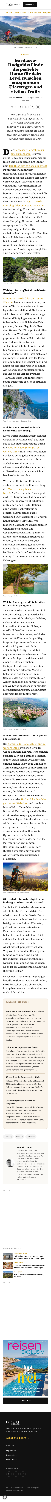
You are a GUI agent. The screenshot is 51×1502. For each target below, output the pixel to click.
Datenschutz (11, 1455)
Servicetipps (34, 12)
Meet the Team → (18, 1437)
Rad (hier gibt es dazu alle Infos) (28, 165)
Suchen (17, 5)
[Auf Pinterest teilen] (32, 107)
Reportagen (20, 12)
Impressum (11, 1450)
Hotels (9, 12)
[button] (4, 1497)
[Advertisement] (25, 1217)
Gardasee (31, 1136)
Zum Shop (25, 1400)
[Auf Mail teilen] (38, 107)
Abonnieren (30, 5)
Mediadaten (11, 1460)
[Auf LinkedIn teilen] (26, 107)
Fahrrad (19, 1136)
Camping (8, 1136)
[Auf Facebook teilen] (20, 107)
